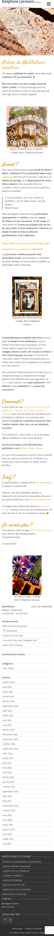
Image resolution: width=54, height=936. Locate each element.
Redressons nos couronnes (17, 889)
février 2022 (8, 777)
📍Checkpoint (10, 631)
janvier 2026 (9, 682)
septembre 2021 (10, 791)
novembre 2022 (10, 739)
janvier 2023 (9, 730)
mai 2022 (7, 768)
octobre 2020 (9, 810)
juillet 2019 (8, 839)
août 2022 (7, 753)
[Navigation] (48, 4)
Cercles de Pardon (12, 880)
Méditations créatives (14, 894)
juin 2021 (7, 801)
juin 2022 (7, 763)
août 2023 (7, 711)
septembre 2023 (10, 706)
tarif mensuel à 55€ (40, 500)
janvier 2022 (9, 782)
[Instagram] (10, 920)
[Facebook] (4, 920)
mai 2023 (7, 725)
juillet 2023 (8, 715)
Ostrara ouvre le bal (13, 635)
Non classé (8, 668)
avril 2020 (7, 820)
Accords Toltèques (13, 876)
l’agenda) (7, 177)
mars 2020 (8, 825)
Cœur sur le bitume (12, 645)
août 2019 (7, 834)
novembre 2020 (10, 806)
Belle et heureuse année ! (15, 626)
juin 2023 (7, 720)
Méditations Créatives (41, 530)
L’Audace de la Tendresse (16, 871)
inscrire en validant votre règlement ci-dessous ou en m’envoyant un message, (25, 411)
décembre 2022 (10, 734)
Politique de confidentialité (33, 929)
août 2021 (7, 796)
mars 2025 (8, 692)
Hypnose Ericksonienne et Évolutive (22, 862)
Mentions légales (17, 929)
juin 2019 (7, 844)
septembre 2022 (10, 749)
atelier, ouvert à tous (30, 449)
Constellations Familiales (17, 866)
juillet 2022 (8, 758)
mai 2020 (7, 815)
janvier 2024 (9, 701)
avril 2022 (7, 772)
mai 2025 (7, 687)
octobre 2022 (9, 744)
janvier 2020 (9, 829)
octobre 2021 (9, 787)
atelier (5, 383)
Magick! (42, 933)
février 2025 (8, 696)
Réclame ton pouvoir (14, 885)
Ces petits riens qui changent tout (20, 640)
